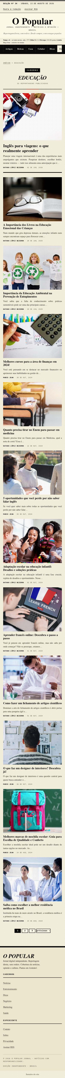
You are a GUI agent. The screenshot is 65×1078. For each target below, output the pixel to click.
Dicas (52, 48)
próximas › (43, 931)
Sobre (5, 1035)
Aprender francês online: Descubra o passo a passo (30, 636)
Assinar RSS (31, 9)
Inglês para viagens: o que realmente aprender (26, 148)
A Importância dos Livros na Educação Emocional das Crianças (27, 226)
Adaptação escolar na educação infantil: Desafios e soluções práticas (27, 568)
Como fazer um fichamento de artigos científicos (32, 703)
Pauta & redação (12, 9)
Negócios (7, 1001)
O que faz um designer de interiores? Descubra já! (32, 770)
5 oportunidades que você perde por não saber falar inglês (31, 499)
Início (6, 63)
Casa (30, 48)
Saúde (6, 1013)
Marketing (7, 1007)
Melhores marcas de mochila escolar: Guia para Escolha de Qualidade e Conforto (32, 838)
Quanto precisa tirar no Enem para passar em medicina (31, 431)
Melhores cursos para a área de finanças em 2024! (30, 363)
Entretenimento (10, 989)
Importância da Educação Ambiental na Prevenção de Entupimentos (27, 294)
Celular (41, 48)
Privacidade (8, 1041)
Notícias (6, 983)
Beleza (20, 48)
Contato (6, 1029)
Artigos (9, 48)
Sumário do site (32, 1074)
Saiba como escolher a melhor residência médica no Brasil (28, 906)
